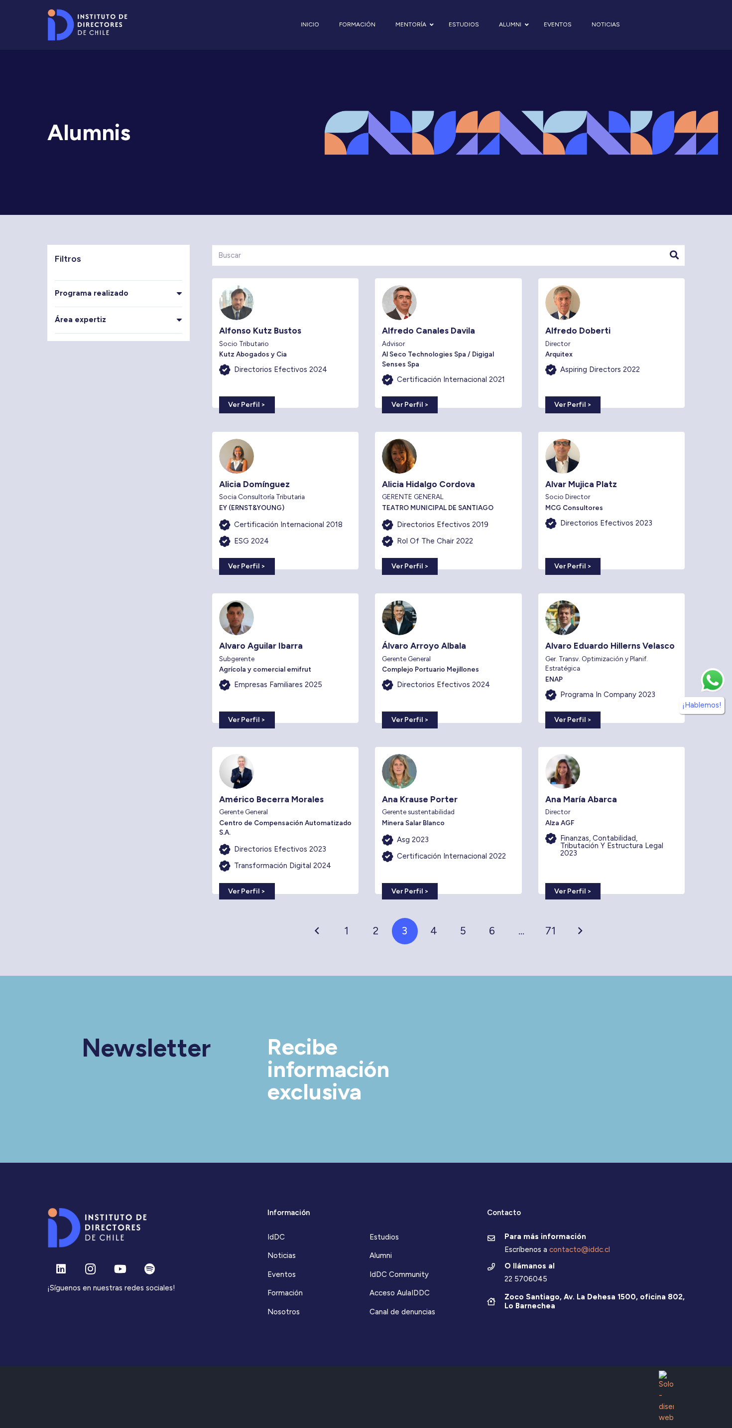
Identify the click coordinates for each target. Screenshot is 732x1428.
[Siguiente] (580, 931)
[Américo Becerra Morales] (285, 820)
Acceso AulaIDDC (399, 1292)
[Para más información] (495, 1239)
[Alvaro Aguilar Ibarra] (285, 658)
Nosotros (283, 1311)
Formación (285, 1292)
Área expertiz (80, 319)
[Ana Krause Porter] (448, 820)
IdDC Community (399, 1274)
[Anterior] (317, 931)
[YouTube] (120, 1269)
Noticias (281, 1255)
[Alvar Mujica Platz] (611, 500)
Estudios (384, 1237)
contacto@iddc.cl (579, 1249)
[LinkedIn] (61, 1269)
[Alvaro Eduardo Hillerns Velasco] (611, 658)
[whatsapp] (713, 680)
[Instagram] (90, 1269)
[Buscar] (674, 255)
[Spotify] (149, 1269)
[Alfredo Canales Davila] (448, 343)
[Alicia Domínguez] (285, 500)
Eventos (281, 1274)
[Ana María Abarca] (611, 820)
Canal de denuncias (402, 1311)
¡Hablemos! (702, 705)
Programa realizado (91, 293)
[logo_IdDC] (87, 25)
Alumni (380, 1255)
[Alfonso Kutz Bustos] (285, 343)
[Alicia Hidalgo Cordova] (448, 500)
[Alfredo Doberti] (611, 343)
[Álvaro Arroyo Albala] (448, 658)
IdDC (276, 1237)
